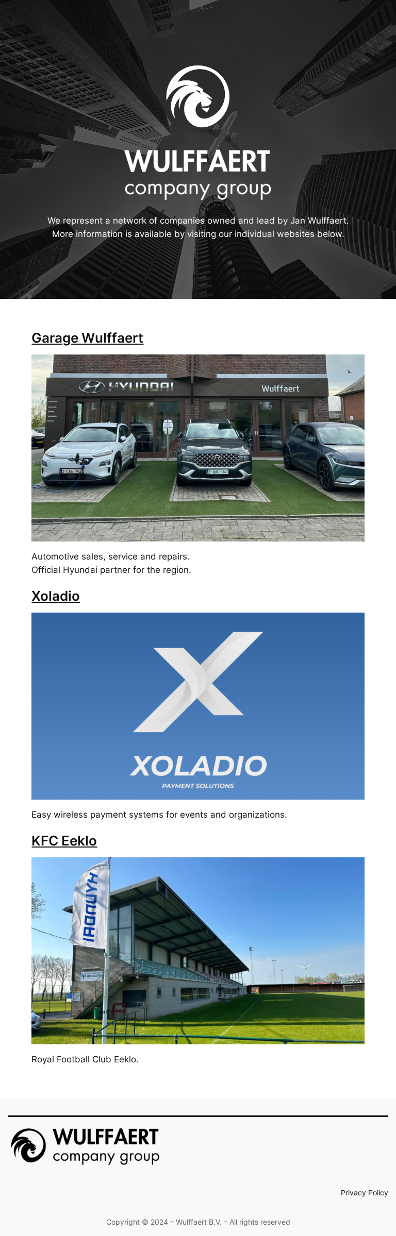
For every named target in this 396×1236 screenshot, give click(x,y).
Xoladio (55, 596)
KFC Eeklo (64, 841)
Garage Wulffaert (87, 338)
